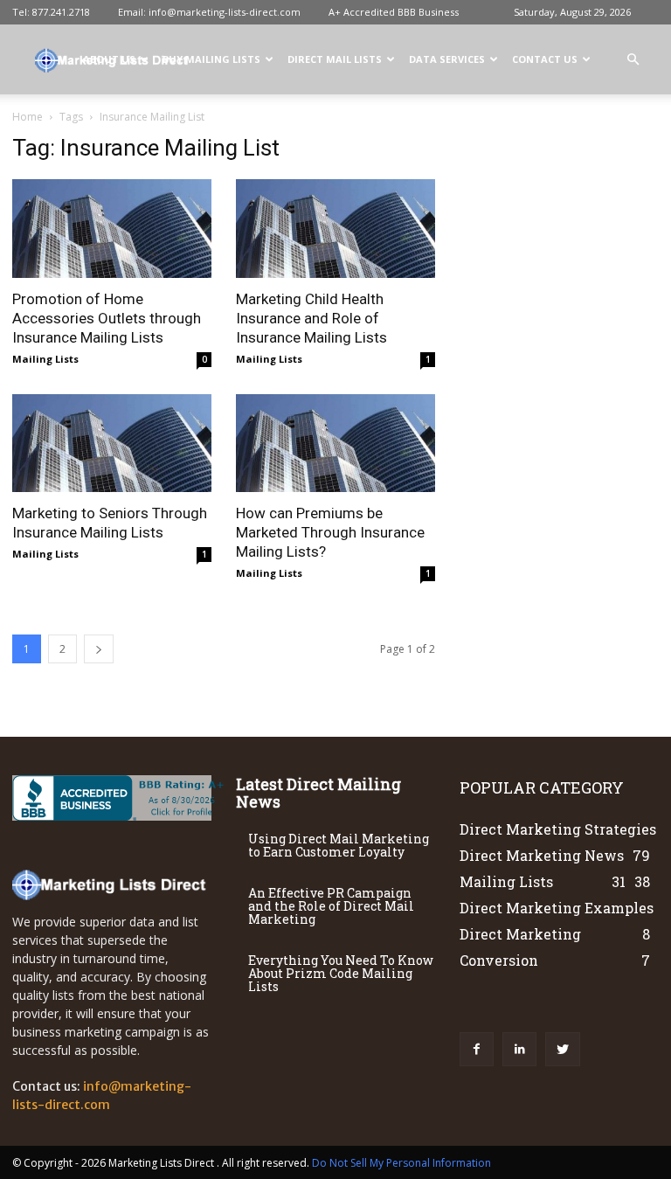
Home (27, 116)
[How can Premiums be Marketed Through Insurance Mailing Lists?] (335, 443)
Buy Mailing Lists (211, 59)
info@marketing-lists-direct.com (225, 11)
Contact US (545, 59)
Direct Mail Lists (334, 59)
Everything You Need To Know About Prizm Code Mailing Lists (340, 973)
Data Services (447, 59)
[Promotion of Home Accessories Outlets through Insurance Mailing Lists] (111, 228)
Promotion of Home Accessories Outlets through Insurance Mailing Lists (106, 318)
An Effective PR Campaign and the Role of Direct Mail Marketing (331, 905)
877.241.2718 (61, 11)
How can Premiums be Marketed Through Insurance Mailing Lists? (330, 532)
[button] (633, 60)
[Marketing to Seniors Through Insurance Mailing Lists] (111, 443)
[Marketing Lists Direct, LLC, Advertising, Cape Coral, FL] (121, 798)
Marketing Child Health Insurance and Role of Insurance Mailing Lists (311, 318)
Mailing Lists (45, 358)
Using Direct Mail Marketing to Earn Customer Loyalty (338, 845)
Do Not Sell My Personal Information (401, 1162)
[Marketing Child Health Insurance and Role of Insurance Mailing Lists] (335, 228)
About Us (109, 59)
